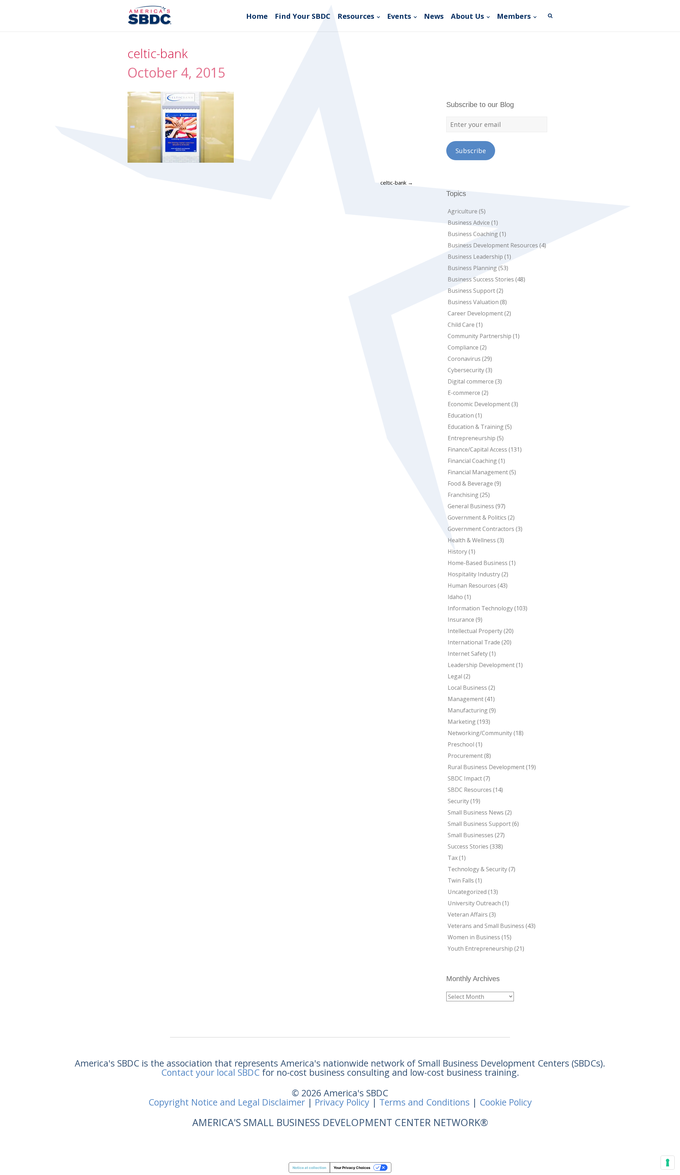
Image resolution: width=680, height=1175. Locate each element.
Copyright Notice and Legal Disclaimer (226, 1102)
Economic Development (479, 404)
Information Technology (480, 608)
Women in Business (474, 937)
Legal (455, 676)
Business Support (471, 291)
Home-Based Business (478, 563)
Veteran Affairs (468, 914)
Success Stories (468, 846)
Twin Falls (461, 880)
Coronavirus (464, 359)
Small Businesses (470, 835)
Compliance (463, 347)
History (457, 551)
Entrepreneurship (471, 438)
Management (465, 699)
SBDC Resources (470, 790)
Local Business (467, 688)
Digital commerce (471, 381)
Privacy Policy (342, 1102)
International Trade (474, 642)
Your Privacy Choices (352, 1167)
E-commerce (464, 393)
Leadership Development (481, 665)
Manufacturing (468, 710)
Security (458, 801)
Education (461, 415)
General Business (471, 506)
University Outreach (474, 903)
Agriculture (462, 211)
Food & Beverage (470, 483)
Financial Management (478, 472)
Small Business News (476, 812)
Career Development (475, 313)
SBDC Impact (465, 778)
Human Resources (472, 585)
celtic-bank (396, 182)
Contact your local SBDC (210, 1072)
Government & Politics (477, 517)
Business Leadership (475, 257)
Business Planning (472, 268)
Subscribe (470, 150)
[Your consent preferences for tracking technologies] (667, 1162)
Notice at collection (309, 1167)
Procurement (465, 756)
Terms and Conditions (424, 1102)
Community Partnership (479, 336)
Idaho (455, 597)
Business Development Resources (493, 245)
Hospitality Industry (474, 574)
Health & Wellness (472, 540)
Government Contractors (481, 529)
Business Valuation (473, 302)
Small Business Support (479, 824)
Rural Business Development (486, 767)
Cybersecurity (466, 370)
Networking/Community (480, 733)
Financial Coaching (472, 461)
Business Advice (469, 222)
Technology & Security (477, 869)
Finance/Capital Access (477, 449)
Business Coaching (473, 234)
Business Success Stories (481, 279)
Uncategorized (467, 892)
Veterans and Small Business (486, 926)
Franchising (463, 495)
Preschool (461, 744)
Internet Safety (468, 654)
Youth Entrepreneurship (480, 948)
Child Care (461, 325)
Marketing (462, 722)
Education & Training (476, 427)
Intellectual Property (475, 631)
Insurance (461, 619)
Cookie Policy (506, 1102)
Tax (453, 858)
